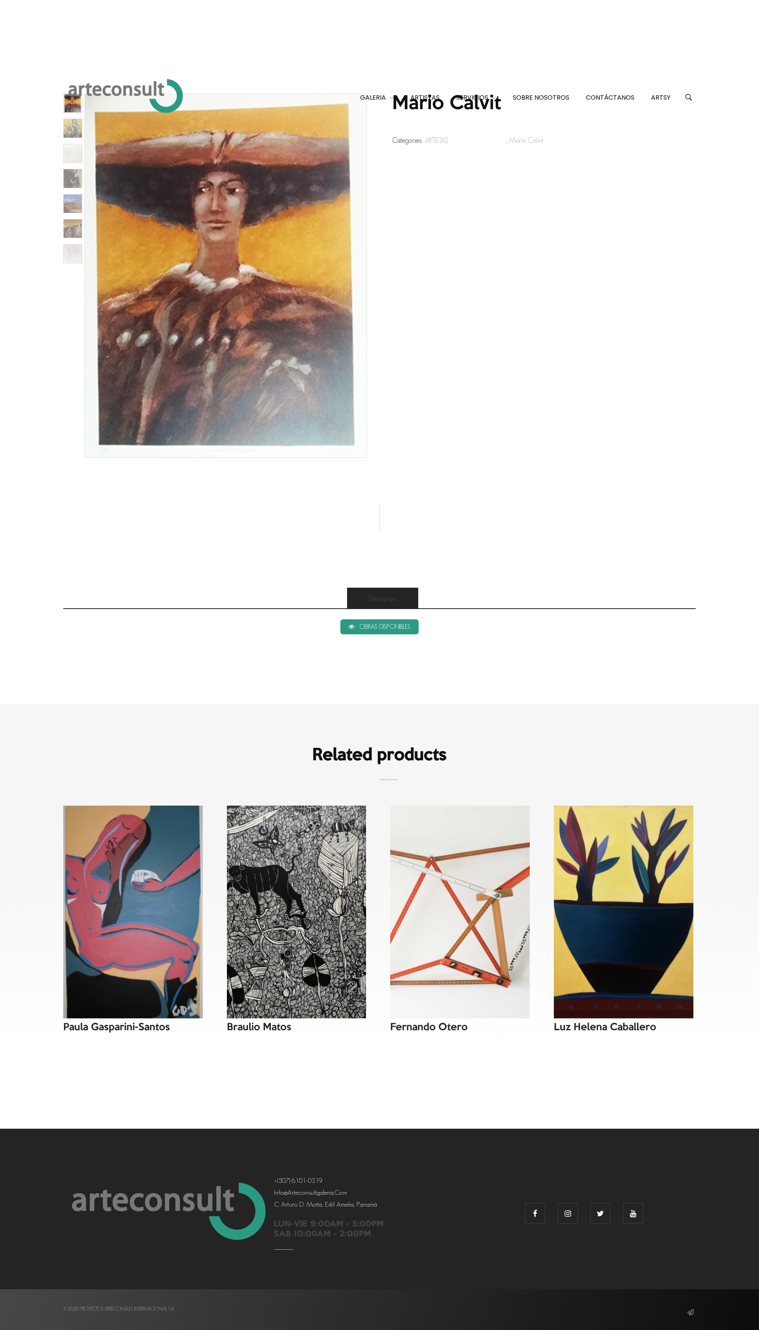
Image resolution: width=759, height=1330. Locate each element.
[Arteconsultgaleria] (125, 96)
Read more (134, 823)
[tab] (382, 598)
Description (382, 598)
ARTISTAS (436, 140)
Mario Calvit (526, 140)
